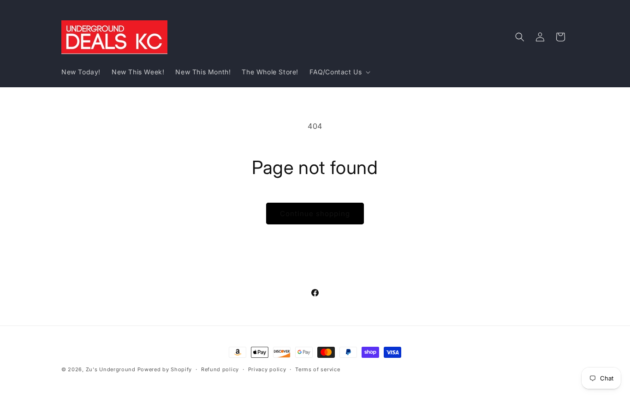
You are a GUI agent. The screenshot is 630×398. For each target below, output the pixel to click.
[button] (339, 72)
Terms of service (317, 369)
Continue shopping (315, 213)
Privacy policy (267, 369)
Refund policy (220, 369)
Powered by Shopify (164, 369)
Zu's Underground (111, 369)
